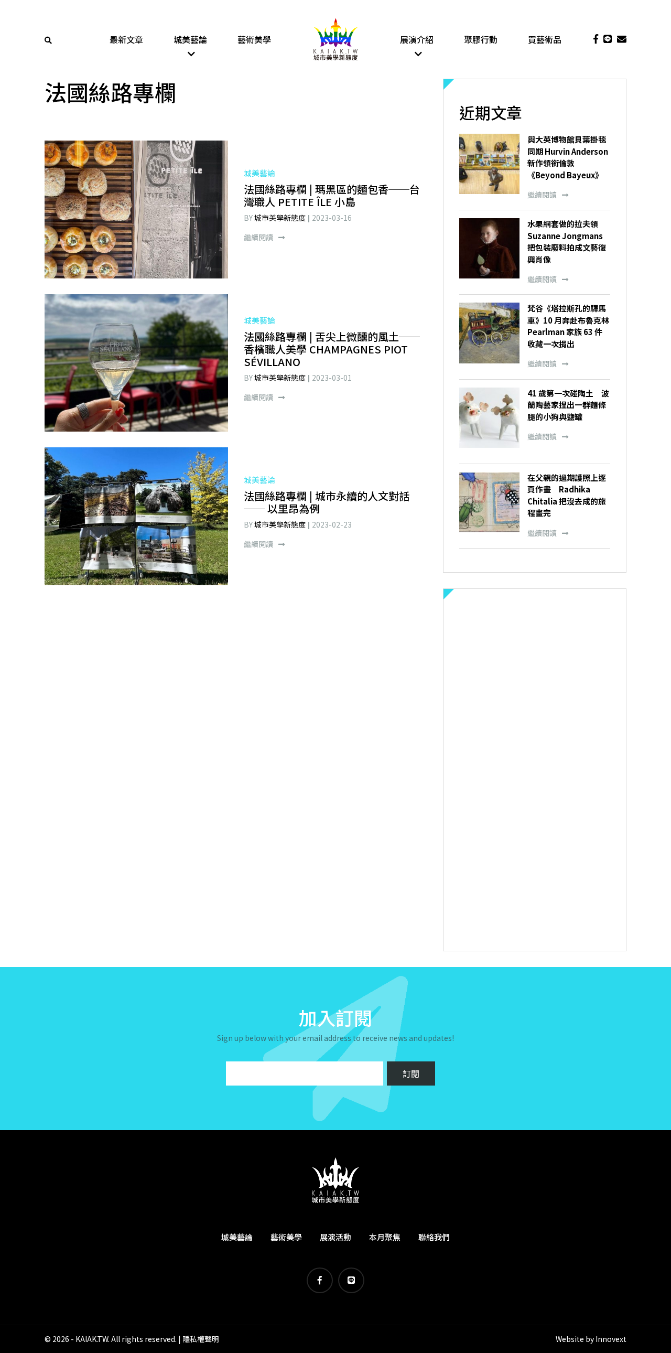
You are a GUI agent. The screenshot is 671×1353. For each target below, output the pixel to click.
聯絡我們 (434, 1236)
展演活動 (335, 1236)
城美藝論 (190, 39)
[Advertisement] (534, 770)
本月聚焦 (385, 1236)
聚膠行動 (480, 39)
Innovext (611, 1339)
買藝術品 (544, 39)
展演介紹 (417, 39)
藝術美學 (254, 39)
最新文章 (126, 39)
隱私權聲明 (200, 1339)
